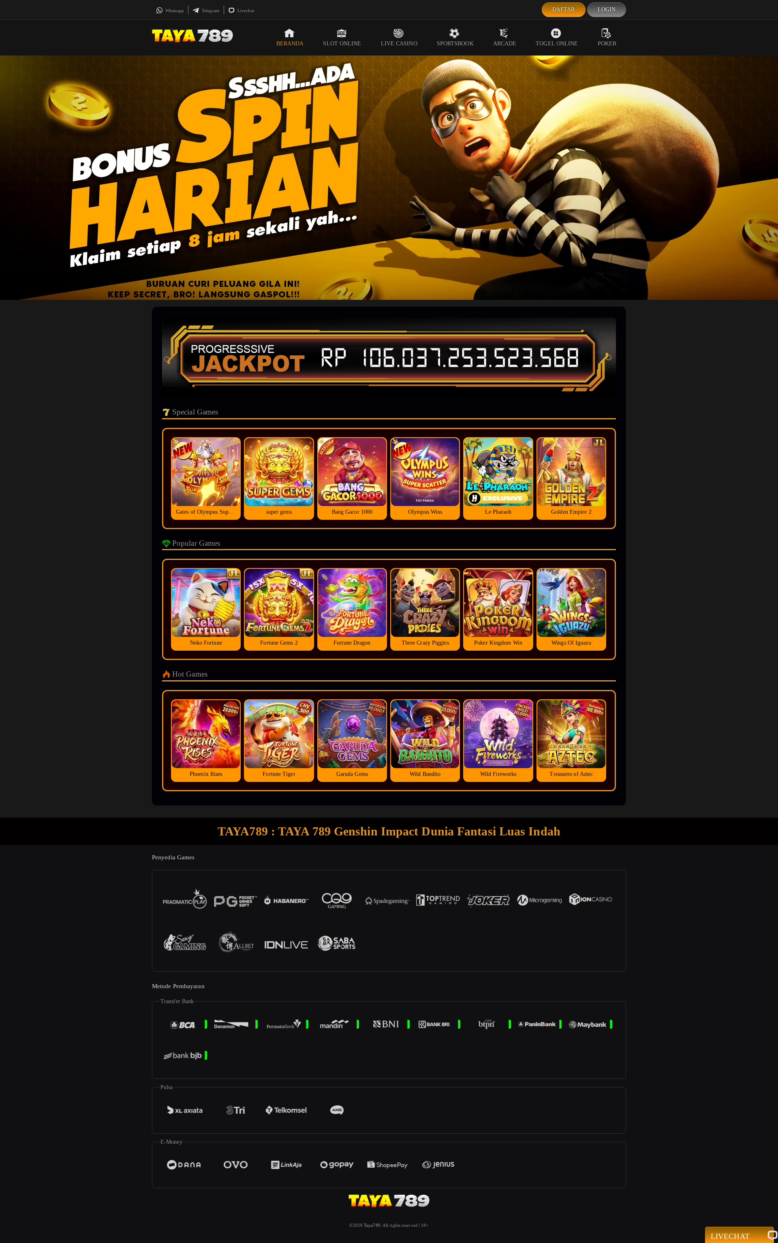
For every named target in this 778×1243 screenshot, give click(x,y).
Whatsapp (174, 10)
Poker (607, 44)
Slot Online (342, 44)
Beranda (290, 44)
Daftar (563, 9)
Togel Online (557, 44)
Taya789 (372, 1225)
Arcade (505, 44)
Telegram (210, 10)
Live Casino (399, 44)
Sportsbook (455, 44)
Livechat (245, 10)
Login (607, 9)
